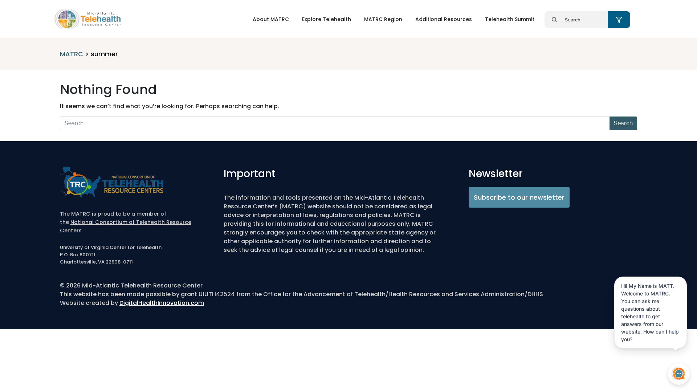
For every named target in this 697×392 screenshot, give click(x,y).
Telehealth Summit (509, 19)
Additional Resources (443, 19)
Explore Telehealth (326, 19)
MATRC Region (383, 19)
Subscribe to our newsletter (519, 197)
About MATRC (271, 19)
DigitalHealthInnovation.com (161, 303)
